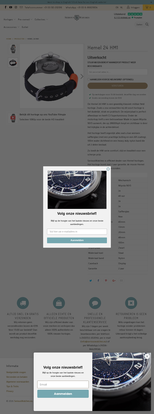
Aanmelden (77, 240)
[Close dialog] (108, 168)
